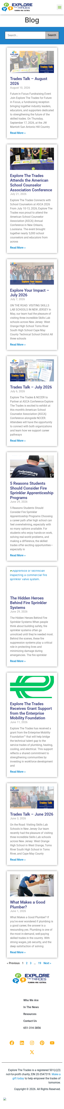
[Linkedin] (22, 1043)
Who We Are (31, 1000)
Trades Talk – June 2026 (31, 814)
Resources (29, 1014)
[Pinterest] (42, 1043)
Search (52, 35)
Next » (47, 963)
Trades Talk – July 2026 (31, 387)
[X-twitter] (32, 1052)
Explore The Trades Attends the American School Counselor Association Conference (31, 182)
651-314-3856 (32, 1027)
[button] (59, 7)
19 (39, 963)
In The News (31, 1007)
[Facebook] (12, 1043)
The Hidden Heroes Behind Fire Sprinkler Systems (28, 603)
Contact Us (30, 1021)
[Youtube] (52, 1043)
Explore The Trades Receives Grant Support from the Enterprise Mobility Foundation (31, 711)
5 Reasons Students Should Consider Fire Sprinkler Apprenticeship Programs (31, 490)
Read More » (18, 133)
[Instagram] (32, 1043)
